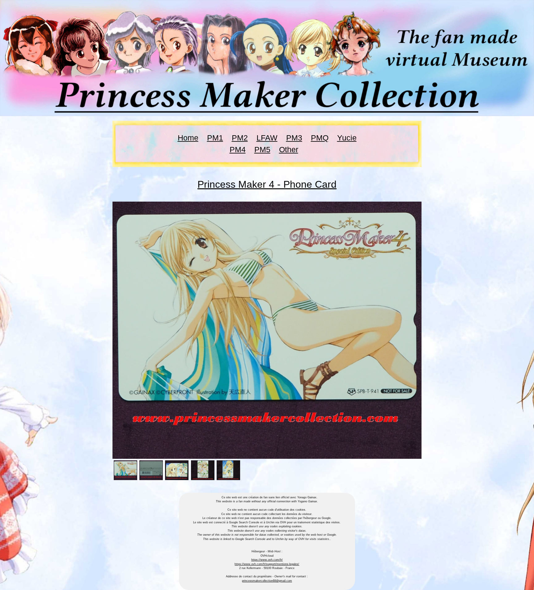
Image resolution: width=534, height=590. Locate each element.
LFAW (267, 137)
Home (188, 137)
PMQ (319, 137)
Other (288, 149)
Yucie (347, 137)
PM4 (238, 149)
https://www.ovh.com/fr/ (267, 559)
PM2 (240, 137)
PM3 (294, 137)
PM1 (215, 137)
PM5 (262, 149)
